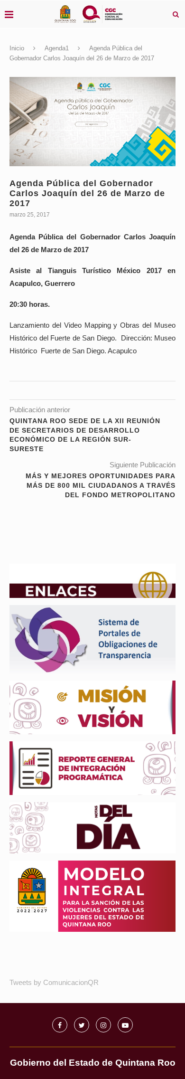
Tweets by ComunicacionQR (54, 982)
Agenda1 (57, 48)
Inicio (16, 48)
